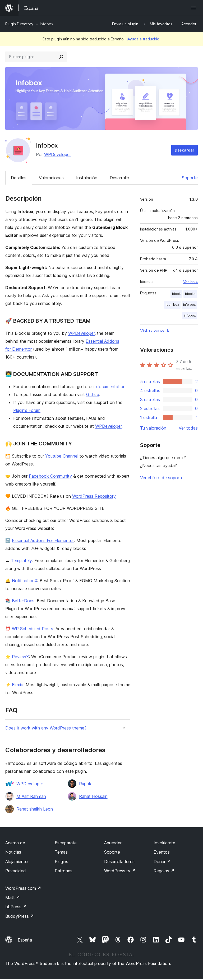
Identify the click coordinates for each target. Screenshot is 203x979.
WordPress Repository (94, 496)
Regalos (164, 870)
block (176, 294)
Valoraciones (51, 177)
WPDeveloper (57, 154)
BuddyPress (19, 916)
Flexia (17, 684)
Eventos (162, 852)
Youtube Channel (61, 456)
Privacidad (15, 870)
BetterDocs (23, 600)
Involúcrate (164, 842)
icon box (172, 305)
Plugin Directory (19, 24)
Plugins (61, 861)
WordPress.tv (120, 870)
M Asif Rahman (31, 796)
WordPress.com (23, 888)
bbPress (16, 906)
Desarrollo (119, 177)
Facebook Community (50, 476)
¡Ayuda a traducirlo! (143, 39)
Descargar (184, 150)
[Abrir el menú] (194, 8)
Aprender (113, 842)
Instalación (86, 177)
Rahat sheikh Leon (34, 809)
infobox (190, 315)
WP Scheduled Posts (32, 628)
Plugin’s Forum (26, 410)
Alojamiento (16, 861)
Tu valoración (153, 428)
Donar (162, 861)
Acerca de (15, 842)
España (25, 940)
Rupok (85, 783)
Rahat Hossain (93, 796)
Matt (12, 897)
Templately (21, 560)
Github (92, 394)
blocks (190, 294)
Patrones (63, 870)
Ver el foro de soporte (161, 477)
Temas (61, 852)
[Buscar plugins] (61, 56)
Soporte (190, 177)
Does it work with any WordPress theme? (45, 728)
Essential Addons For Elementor (43, 540)
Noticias (13, 852)
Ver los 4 (190, 282)
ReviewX (20, 656)
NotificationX (24, 580)
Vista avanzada (155, 330)
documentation (111, 386)
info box (189, 305)
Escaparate (66, 842)
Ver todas (188, 428)
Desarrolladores (119, 861)
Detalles (18, 177)
